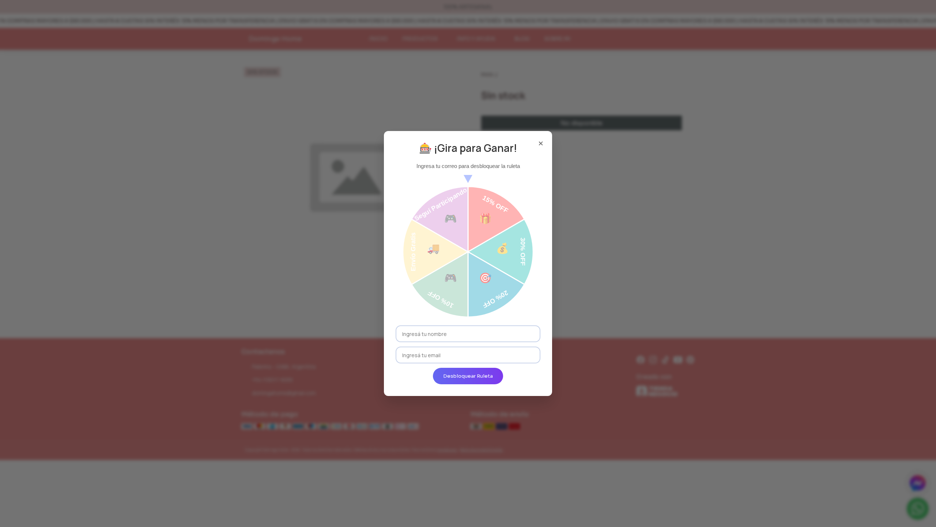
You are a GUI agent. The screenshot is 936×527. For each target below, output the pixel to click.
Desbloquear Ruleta (468, 376)
